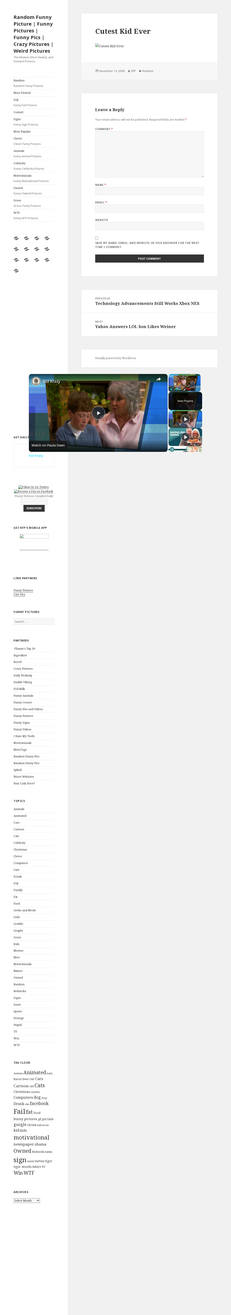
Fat (16, 897)
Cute (16, 870)
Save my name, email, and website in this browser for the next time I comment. (147, 245)
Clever (27, 141)
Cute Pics (19, 594)
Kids (16, 944)
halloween (43, 1125)
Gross (27, 203)
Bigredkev (20, 655)
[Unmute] (176, 389)
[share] (159, 379)
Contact (18, 112)
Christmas (20, 849)
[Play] (171, 389)
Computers (21, 863)
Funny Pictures (23, 590)
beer (25, 1079)
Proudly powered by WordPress (115, 358)
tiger (48, 1161)
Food (17, 903)
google (20, 1124)
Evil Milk (19, 689)
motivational (31, 1137)
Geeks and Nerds (25, 910)
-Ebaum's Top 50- (25, 649)
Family (18, 890)
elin (27, 1104)
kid (16, 1130)
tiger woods (23, 1166)
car (32, 1079)
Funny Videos (22, 729)
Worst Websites (24, 777)
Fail (25, 102)
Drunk (18, 876)
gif (39, 1119)
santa (48, 1152)
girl (44, 1119)
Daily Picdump (23, 675)
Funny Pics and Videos (28, 709)
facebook (39, 1103)
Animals (28, 153)
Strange (19, 1018)
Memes (18, 950)
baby (50, 1073)
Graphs (18, 930)
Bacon (18, 1079)
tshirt (36, 1166)
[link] (36, 381)
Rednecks (20, 991)
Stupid (18, 1025)
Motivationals (31, 178)
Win (16, 1038)
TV (15, 1032)
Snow (17, 1005)
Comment (104, 129)
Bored (17, 662)
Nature (18, 971)
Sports (18, 1011)
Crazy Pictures (23, 669)
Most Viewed (22, 93)
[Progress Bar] (185, 386)
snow (30, 1161)
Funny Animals (23, 696)
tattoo (39, 1161)
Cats (16, 836)
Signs (26, 121)
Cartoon (19, 829)
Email (101, 202)
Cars (17, 822)
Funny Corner (23, 702)
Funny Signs (22, 723)
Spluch (18, 770)
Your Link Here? (24, 783)
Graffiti (18, 924)
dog (37, 1097)
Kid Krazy (51, 381)
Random (29, 83)
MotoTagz (20, 750)
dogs (44, 1097)
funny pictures (25, 1119)
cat (31, 1086)
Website (101, 220)
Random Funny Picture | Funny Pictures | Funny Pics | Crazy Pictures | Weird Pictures (33, 34)
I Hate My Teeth (24, 736)
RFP (133, 71)
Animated (20, 816)
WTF (26, 215)
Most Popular (22, 131)
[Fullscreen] (198, 389)
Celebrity (29, 166)
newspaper (24, 1144)
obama (40, 1144)
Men (17, 957)
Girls (17, 917)
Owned (28, 190)
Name (100, 185)
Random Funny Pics (26, 756)
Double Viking (23, 682)
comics (35, 1092)
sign (20, 1159)
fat (29, 1111)
